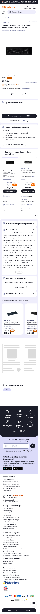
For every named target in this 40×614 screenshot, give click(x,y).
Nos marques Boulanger (11, 517)
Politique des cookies (10, 547)
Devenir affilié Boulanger (11, 575)
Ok (33, 446)
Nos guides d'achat (9, 488)
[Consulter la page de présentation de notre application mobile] (7, 468)
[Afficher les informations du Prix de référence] (14, 76)
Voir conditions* (19, 431)
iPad (7, 390)
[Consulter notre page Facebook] (24, 451)
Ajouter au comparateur (20, 94)
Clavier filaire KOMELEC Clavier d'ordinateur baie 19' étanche (12, 323)
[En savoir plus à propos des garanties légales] (27, 120)
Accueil (4, 18)
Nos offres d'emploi (9, 571)
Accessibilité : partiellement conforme (16, 555)
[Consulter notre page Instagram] (31, 451)
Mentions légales (8, 540)
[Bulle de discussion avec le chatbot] (33, 603)
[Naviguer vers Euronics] (19, 583)
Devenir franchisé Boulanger (12, 573)
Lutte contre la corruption (12, 553)
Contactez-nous (8, 480)
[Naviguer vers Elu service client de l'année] (19, 588)
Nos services (7, 515)
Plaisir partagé (8, 511)
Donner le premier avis (17, 30)
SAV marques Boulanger (11, 520)
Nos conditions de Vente (11, 536)
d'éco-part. (34, 82)
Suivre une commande (11, 484)
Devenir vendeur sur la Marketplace (15, 580)
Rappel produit (8, 561)
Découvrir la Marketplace (11, 577)
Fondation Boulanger (10, 524)
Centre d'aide (7, 491)
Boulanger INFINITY (9, 528)
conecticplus (26, 88)
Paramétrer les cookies (11, 544)
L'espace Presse (8, 513)
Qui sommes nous (9, 508)
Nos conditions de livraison (12, 486)
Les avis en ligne (8, 551)
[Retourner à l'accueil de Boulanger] (9, 7)
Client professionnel (10, 526)
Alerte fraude (7, 564)
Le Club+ (17, 85)
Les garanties (7, 538)
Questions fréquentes (10, 482)
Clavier (10, 18)
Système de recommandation (13, 549)
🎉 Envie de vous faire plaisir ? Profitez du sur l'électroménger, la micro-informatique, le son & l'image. (19, 2)
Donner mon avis (19, 287)
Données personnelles (10, 542)
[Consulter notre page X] (27, 451)
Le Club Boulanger (9, 522)
